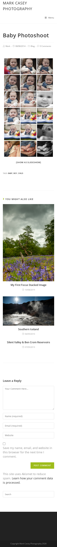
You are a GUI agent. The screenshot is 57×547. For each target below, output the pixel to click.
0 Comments (45, 46)
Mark (8, 46)
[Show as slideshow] (28, 162)
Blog (33, 46)
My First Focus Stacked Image (28, 285)
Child (20, 173)
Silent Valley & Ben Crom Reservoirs (28, 342)
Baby (10, 173)
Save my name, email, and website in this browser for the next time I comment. (27, 452)
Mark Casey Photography (17, 5)
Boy (15, 173)
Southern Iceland (28, 329)
